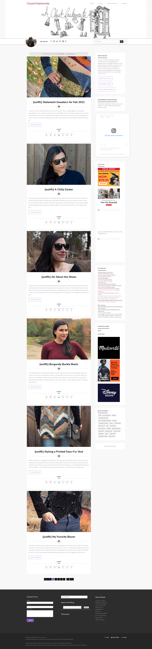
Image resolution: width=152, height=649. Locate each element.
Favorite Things (108, 431)
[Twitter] (57, 41)
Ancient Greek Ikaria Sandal (105, 274)
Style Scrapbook (99, 620)
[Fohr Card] (65, 41)
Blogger (113, 446)
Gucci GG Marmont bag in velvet (107, 290)
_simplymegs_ (122, 154)
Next (72, 579)
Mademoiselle (99, 609)
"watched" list (101, 74)
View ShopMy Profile (105, 84)
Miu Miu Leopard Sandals (105, 280)
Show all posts (70, 54)
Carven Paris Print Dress (104, 277)
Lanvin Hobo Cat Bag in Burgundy (107, 302)
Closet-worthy (117, 423)
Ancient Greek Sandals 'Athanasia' (107, 285)
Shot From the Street (101, 613)
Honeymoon (101, 433)
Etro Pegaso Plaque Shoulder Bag (107, 299)
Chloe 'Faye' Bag (102, 287)
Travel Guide (113, 426)
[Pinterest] (60, 41)
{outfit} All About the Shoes (59, 277)
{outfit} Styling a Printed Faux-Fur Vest (59, 451)
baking (120, 63)
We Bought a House (103, 436)
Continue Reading (35, 125)
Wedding (109, 428)
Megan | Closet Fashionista (107, 154)
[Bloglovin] (63, 41)
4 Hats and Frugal (100, 601)
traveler (104, 68)
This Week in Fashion (103, 418)
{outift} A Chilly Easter (59, 189)
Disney (112, 65)
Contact (124, 3)
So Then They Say (100, 615)
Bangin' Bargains (116, 428)
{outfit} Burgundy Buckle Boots (58, 364)
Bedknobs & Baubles (101, 603)
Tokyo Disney (112, 436)
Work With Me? (112, 3)
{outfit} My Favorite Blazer (59, 537)
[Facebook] (51, 41)
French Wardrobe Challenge (105, 420)
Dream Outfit (113, 433)
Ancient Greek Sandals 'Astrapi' (106, 275)
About (101, 3)
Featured (114, 420)
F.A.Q (107, 637)
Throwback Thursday (103, 423)
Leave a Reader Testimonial (106, 89)
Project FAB (101, 431)
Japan (106, 433)
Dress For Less (102, 426)
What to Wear (117, 431)
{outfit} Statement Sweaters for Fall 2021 (59, 102)
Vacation (114, 415)
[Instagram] (54, 41)
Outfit (100, 415)
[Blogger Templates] (90, 581)
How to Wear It (102, 428)
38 (68, 579)
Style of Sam (98, 617)
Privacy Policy (116, 637)
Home (92, 3)
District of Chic (99, 607)
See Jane (97, 611)
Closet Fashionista (38, 3)
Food (107, 426)
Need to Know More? (105, 78)
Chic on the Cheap (100, 605)
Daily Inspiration (106, 415)
